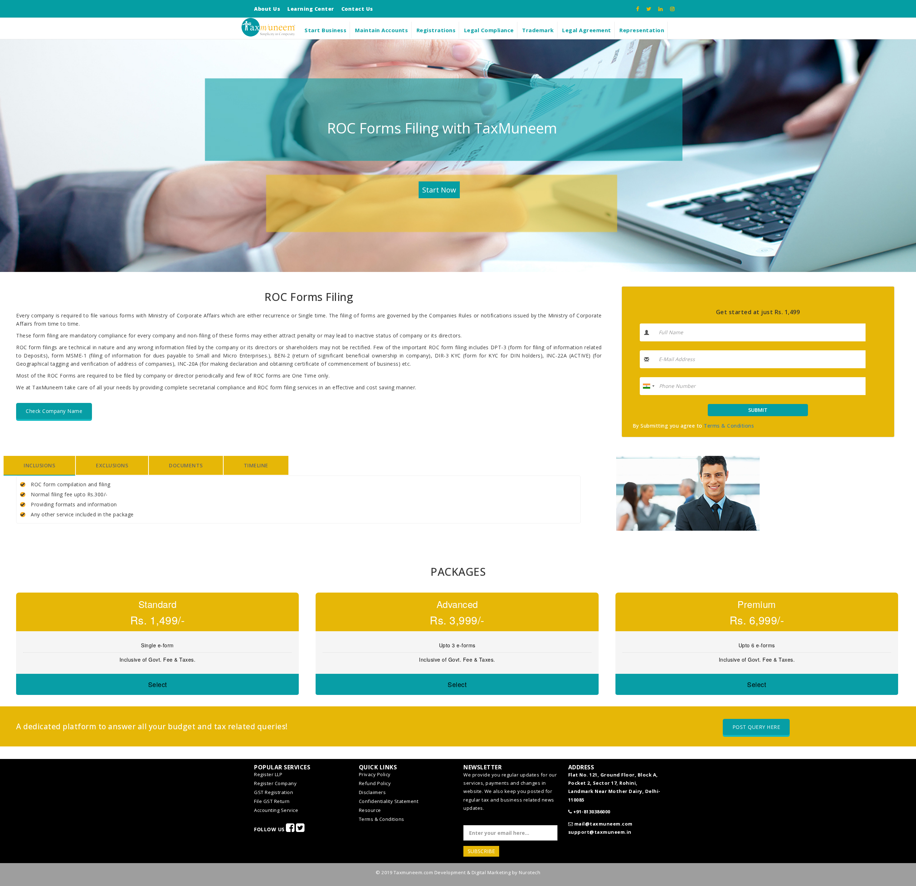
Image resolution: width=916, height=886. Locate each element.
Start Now (439, 190)
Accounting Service (276, 810)
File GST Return (272, 801)
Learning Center (310, 8)
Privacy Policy (375, 774)
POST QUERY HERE (756, 727)
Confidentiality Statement (389, 801)
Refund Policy (375, 783)
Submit (758, 410)
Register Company (275, 783)
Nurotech (529, 872)
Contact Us (357, 8)
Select (157, 684)
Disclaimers (372, 792)
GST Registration (273, 792)
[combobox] (648, 386)
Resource (370, 810)
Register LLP (268, 774)
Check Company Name (54, 411)
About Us (267, 8)
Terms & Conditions (729, 425)
